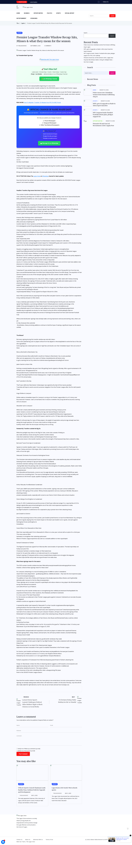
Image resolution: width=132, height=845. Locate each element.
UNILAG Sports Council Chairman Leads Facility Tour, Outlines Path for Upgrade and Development (31, 790)
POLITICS (49, 13)
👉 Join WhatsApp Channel (49, 79)
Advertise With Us (38, 839)
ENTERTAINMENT (21, 18)
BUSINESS (26, 13)
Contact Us (19, 839)
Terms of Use (49, 839)
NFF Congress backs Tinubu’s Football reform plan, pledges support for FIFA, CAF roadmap (99, 54)
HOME (18, 13)
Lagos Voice (36, 176)
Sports (23, 23)
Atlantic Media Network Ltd (97, 839)
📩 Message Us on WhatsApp (49, 143)
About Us (27, 839)
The (17, 23)
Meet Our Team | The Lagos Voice (25, 841)
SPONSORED (33, 18)
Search (85, 33)
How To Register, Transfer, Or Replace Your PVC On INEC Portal (42, 102)
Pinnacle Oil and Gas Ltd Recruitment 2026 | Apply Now (98, 57)
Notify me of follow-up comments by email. (29, 748)
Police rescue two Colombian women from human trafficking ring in (104, 94)
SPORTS (58, 13)
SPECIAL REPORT (69, 13)
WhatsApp (45, 176)
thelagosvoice (24, 795)
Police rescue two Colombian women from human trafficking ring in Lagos (99, 46)
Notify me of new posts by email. (26, 751)
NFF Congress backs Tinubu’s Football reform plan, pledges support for (103, 114)
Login (112, 16)
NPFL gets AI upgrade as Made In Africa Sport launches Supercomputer (98, 50)
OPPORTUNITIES (38, 13)
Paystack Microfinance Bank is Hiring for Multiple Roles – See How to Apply (98, 61)
